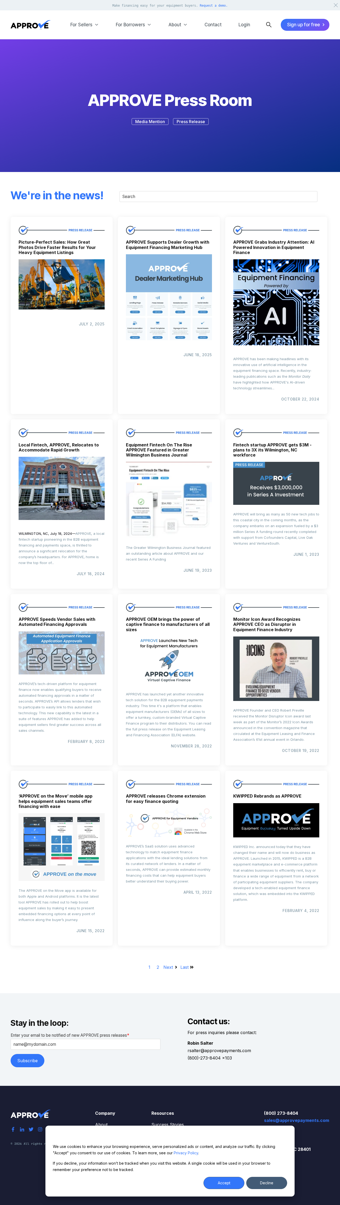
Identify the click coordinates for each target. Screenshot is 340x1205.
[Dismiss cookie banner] (285, 1136)
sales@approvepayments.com (296, 1120)
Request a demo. (214, 5)
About (101, 1124)
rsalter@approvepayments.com (219, 1050)
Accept (224, 1183)
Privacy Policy (186, 1153)
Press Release (191, 121)
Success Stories (167, 1124)
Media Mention (150, 121)
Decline (266, 1183)
